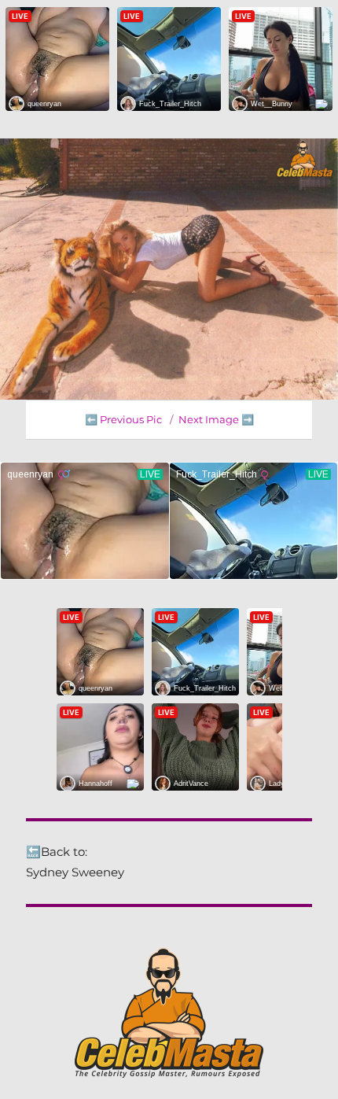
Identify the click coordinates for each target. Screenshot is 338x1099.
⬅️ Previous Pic (123, 419)
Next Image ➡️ (216, 419)
